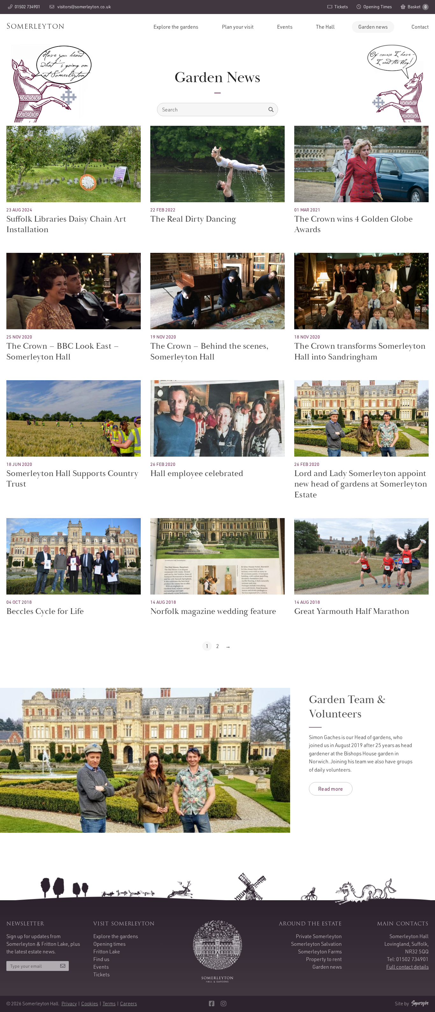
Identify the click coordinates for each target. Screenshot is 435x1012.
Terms (109, 1004)
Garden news (373, 27)
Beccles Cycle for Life (45, 611)
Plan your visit (237, 27)
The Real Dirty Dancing (193, 219)
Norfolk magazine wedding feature (213, 611)
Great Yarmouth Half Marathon (351, 611)
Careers (128, 1004)
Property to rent (324, 959)
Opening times (109, 944)
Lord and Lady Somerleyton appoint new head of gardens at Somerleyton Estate (360, 484)
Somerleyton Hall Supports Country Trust (72, 479)
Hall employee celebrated (196, 473)
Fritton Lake (106, 951)
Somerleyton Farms (320, 951)
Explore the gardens (175, 27)
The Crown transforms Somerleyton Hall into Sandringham (359, 351)
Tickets (101, 974)
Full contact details (407, 967)
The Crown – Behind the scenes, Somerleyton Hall (209, 351)
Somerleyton (35, 26)
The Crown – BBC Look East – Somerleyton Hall (62, 351)
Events (285, 27)
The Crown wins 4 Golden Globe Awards (353, 224)
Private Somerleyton (319, 936)
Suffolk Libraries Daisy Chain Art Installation (66, 224)
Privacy (69, 1004)
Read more (330, 789)
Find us (101, 959)
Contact (420, 27)
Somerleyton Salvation (316, 944)
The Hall (325, 27)
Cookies (89, 1004)
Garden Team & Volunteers (347, 707)
